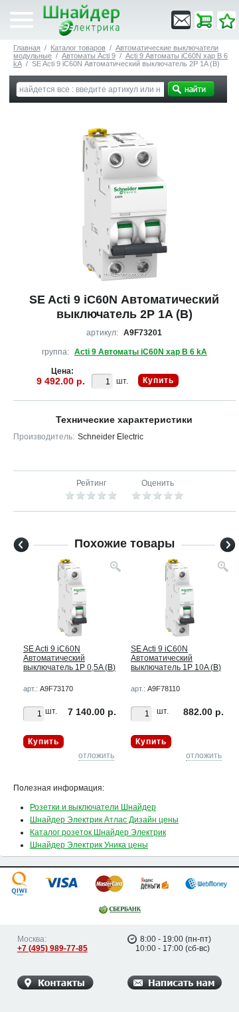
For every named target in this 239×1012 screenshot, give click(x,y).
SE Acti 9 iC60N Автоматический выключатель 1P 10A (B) (176, 658)
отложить (96, 755)
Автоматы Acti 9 (89, 56)
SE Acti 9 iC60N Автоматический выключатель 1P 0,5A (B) (69, 658)
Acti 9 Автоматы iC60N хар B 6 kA (140, 352)
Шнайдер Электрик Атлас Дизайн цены (104, 819)
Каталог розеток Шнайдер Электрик (98, 832)
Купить (158, 380)
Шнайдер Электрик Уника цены (89, 845)
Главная (26, 48)
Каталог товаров (78, 48)
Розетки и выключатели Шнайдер (93, 807)
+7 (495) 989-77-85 (52, 948)
